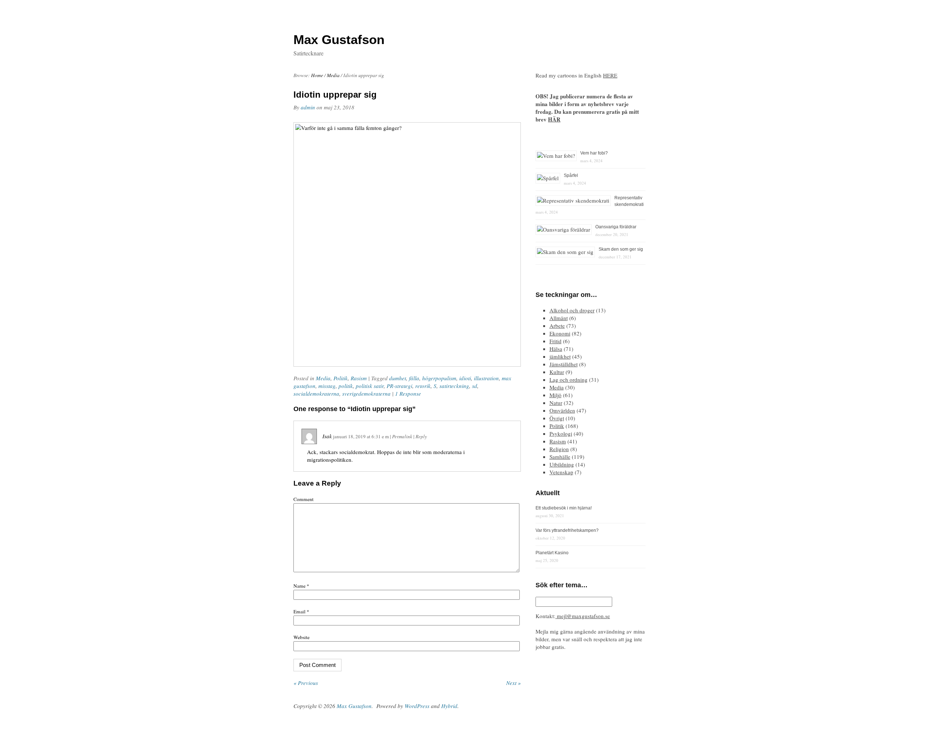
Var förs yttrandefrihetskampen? (567, 530)
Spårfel (571, 175)
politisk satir (370, 385)
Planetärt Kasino (552, 552)
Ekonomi (559, 333)
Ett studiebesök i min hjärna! (564, 508)
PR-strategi (399, 385)
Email (301, 611)
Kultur (556, 371)
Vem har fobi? (594, 153)
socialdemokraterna (316, 393)
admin (308, 107)
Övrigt (556, 418)
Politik (340, 378)
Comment (303, 499)
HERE (610, 75)
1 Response (408, 393)
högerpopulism (439, 378)
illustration (486, 378)
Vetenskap (561, 472)
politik (346, 385)
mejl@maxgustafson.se (582, 616)
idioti (465, 378)
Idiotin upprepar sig (335, 94)
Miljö (555, 395)
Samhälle (559, 456)
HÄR (554, 119)
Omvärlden (562, 410)
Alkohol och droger (572, 310)
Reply (421, 436)
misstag (327, 385)
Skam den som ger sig (621, 249)
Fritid (555, 341)
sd (474, 385)
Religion (559, 449)
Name (301, 586)
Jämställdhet (563, 364)
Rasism (359, 378)
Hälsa (555, 348)
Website (301, 637)
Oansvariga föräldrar (615, 226)
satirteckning (454, 385)
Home (317, 75)
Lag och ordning (568, 379)
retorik (423, 385)
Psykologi (560, 433)
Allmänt (558, 318)
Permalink (402, 436)
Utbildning (561, 464)
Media (333, 75)
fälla (414, 378)
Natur (555, 402)
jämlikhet (560, 356)
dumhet (397, 378)
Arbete (557, 325)
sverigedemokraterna (366, 393)
